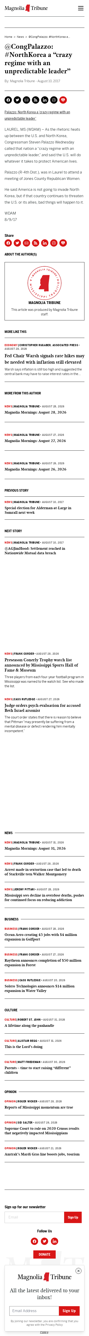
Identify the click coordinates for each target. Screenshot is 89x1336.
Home (8, 36)
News (20, 36)
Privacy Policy (54, 1324)
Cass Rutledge (24, 699)
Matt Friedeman (29, 1062)
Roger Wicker (27, 1101)
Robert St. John (29, 1019)
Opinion (10, 1101)
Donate (44, 1254)
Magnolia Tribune (27, 406)
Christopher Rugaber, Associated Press (48, 345)
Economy (11, 345)
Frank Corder (24, 653)
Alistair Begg (27, 1040)
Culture (10, 1019)
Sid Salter (25, 1122)
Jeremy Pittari (24, 889)
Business (11, 928)
